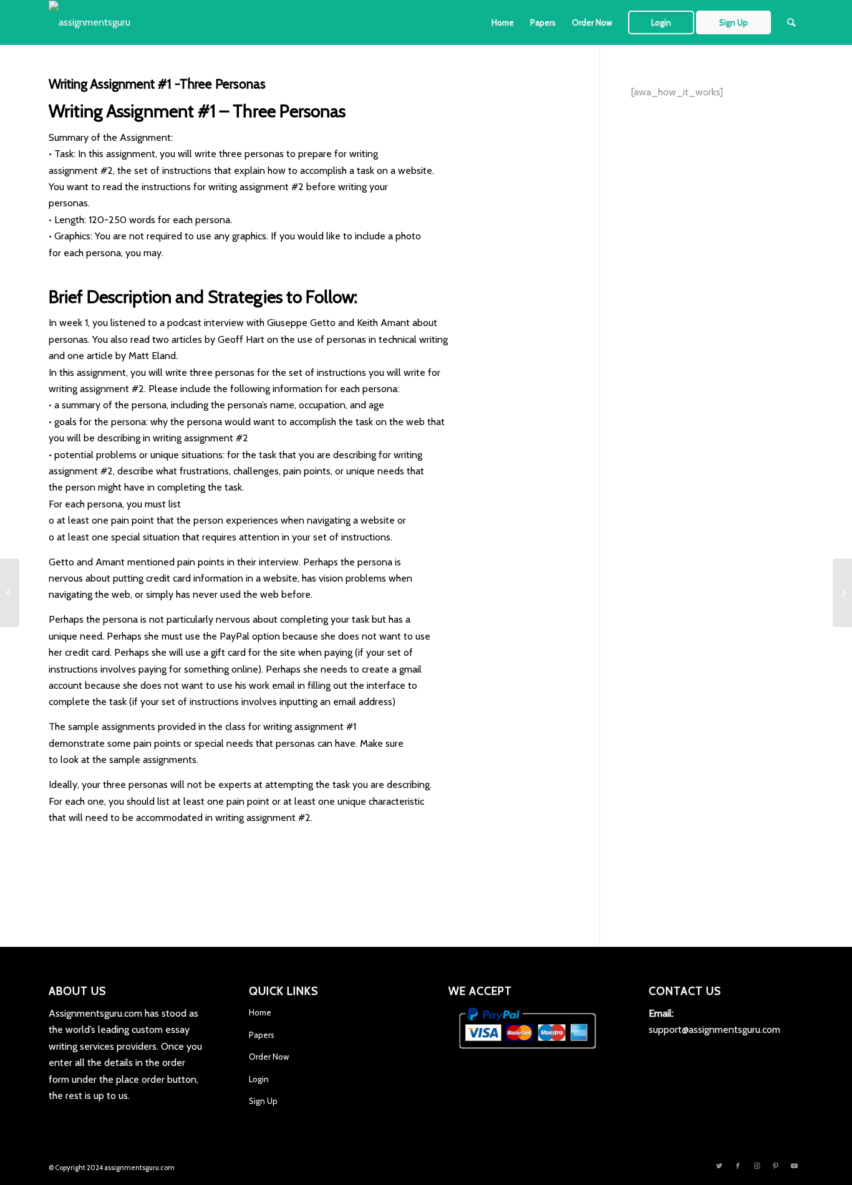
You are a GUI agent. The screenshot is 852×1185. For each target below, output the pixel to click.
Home (260, 1012)
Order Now (269, 1057)
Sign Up (263, 1101)
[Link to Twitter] (719, 1165)
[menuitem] (502, 22)
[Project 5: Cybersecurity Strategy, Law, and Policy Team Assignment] (9, 593)
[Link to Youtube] (794, 1165)
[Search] (791, 22)
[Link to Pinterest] (775, 1165)
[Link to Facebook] (738, 1165)
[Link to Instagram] (756, 1165)
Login (259, 1079)
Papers (261, 1035)
